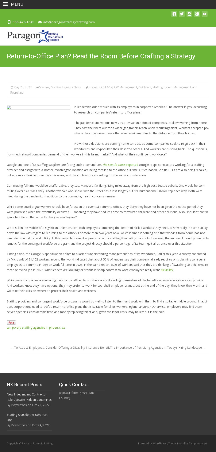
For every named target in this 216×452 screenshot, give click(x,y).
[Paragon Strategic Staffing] (31, 35)
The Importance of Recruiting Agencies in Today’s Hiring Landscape (158, 347)
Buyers (93, 87)
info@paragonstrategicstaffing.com (69, 22)
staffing (158, 87)
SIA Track (145, 87)
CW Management (125, 87)
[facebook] (174, 16)
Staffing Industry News (66, 87)
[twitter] (182, 16)
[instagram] (189, 16)
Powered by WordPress (152, 443)
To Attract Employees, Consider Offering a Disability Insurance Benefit (60, 347)
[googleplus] (197, 16)
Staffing (44, 87)
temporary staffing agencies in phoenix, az (36, 327)
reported (120, 165)
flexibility (167, 270)
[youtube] (205, 16)
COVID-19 (105, 87)
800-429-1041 (23, 22)
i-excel (181, 443)
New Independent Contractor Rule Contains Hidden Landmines (29, 397)
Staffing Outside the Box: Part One (27, 417)
